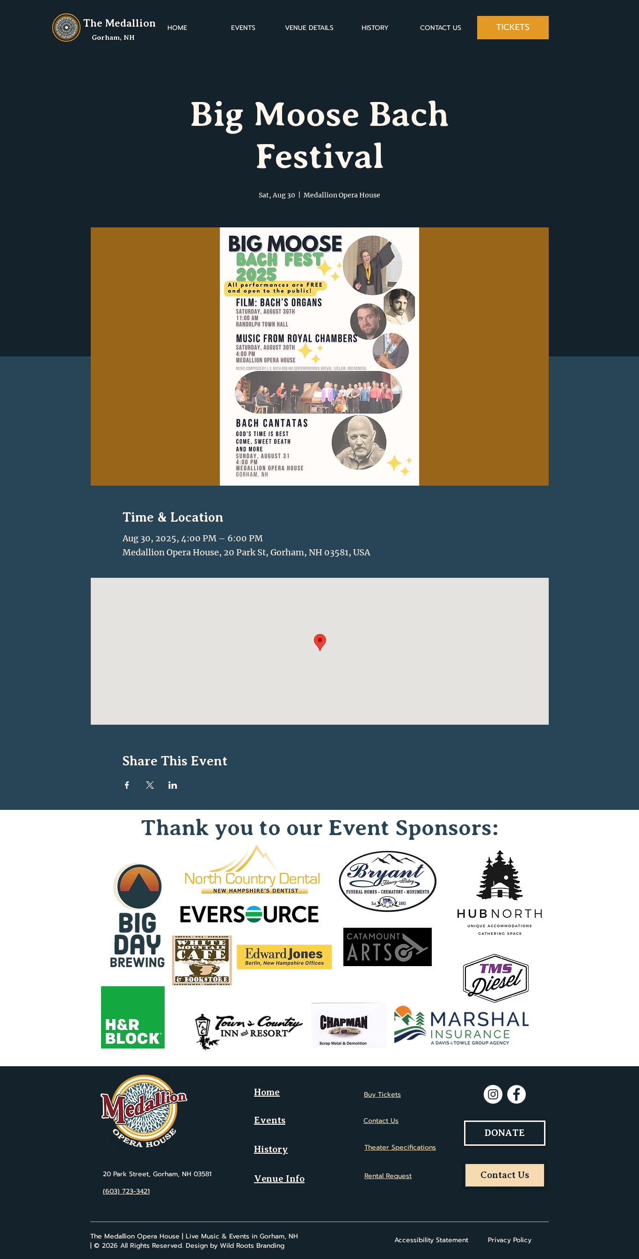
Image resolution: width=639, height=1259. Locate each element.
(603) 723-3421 (126, 1191)
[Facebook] (516, 1094)
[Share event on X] (149, 785)
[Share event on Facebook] (127, 785)
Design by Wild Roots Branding (235, 1246)
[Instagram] (493, 1094)
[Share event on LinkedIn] (172, 785)
